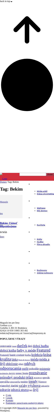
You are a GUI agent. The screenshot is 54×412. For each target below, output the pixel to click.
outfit (25, 368)
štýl (35, 389)
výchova (34, 385)
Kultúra (35, 232)
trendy (33, 381)
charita (14, 346)
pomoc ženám (22, 373)
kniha (28, 355)
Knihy (39, 239)
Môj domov (42, 211)
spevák (46, 377)
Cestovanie (37, 280)
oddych (29, 363)
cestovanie (5, 345)
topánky (24, 381)
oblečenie (12, 364)
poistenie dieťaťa (7, 373)
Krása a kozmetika (45, 194)
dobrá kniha (8, 350)
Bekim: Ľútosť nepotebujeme (8, 225)
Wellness (41, 208)
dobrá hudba (41, 346)
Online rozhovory (45, 273)
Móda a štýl (42, 191)
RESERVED (38, 378)
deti (30, 345)
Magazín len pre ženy (27, 408)
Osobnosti (36, 263)
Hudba (40, 242)
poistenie (44, 368)
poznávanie (38, 373)
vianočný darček (9, 385)
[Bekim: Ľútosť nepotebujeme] (11, 217)
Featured (43, 350)
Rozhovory (42, 270)
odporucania (10, 368)
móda (35, 359)
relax (29, 377)
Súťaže (34, 303)
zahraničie (45, 386)
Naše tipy (36, 291)
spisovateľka (15, 382)
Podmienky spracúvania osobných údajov (25, 403)
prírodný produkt (12, 377)
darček (22, 345)
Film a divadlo (43, 244)
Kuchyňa (41, 225)
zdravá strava (20, 390)
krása (47, 354)
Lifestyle (35, 201)
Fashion (35, 184)
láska (15, 359)
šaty (30, 390)
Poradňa (35, 251)
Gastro (34, 217)
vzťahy (23, 385)
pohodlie (34, 368)
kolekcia (37, 355)
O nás (8, 395)
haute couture (17, 354)
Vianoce (42, 381)
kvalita (5, 359)
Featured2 (4, 355)
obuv (21, 364)
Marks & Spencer (24, 360)
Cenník (9, 398)
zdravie (5, 390)
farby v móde (26, 350)
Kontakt (9, 400)
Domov (3, 182)
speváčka (5, 381)
